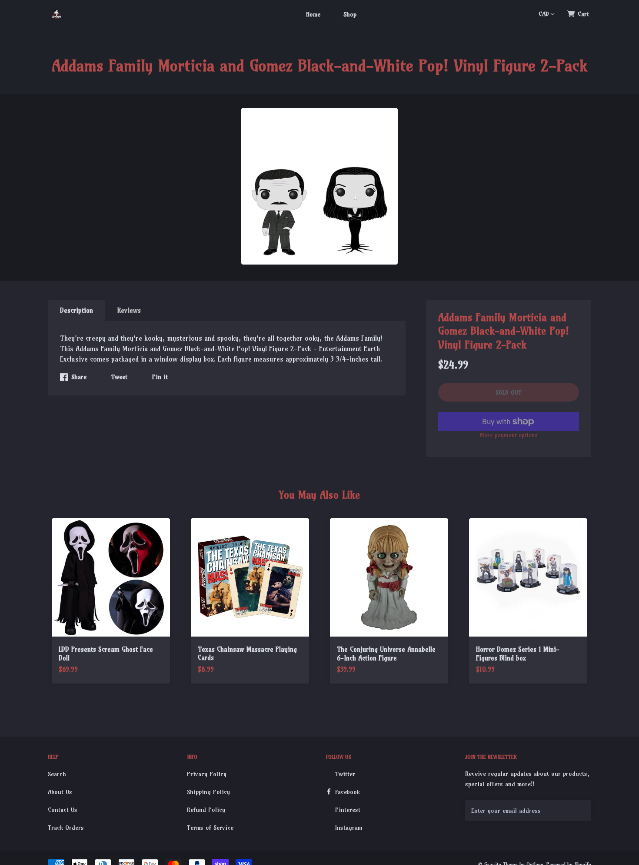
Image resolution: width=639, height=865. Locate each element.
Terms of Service (210, 827)
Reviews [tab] (129, 310)
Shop (349, 14)
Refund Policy (206, 810)
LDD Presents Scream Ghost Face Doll (106, 653)
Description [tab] (76, 310)
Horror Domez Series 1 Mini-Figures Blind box (517, 653)
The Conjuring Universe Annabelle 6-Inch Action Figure (386, 653)
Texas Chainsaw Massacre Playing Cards (247, 653)
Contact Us (62, 810)
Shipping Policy (208, 792)
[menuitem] (313, 14)
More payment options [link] (508, 435)
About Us (60, 792)
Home (313, 14)
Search (57, 774)
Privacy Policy (206, 774)
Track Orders (66, 827)
